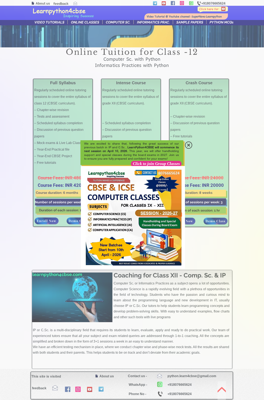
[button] (188, 145)
